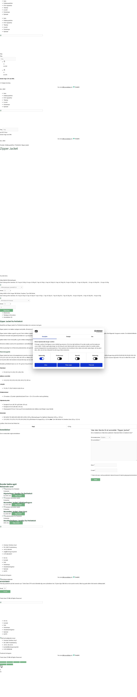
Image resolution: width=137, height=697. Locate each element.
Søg (1, 54)
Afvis (45, 365)
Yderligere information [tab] (10, 315)
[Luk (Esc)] (23, 662)
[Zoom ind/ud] (3, 662)
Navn (93, 465)
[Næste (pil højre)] (10, 664)
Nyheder (6, 14)
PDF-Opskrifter (8, 5)
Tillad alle (91, 365)
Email (1, 588)
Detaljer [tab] (68, 336)
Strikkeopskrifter (8, 3)
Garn (5, 1)
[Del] (16, 662)
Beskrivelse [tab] (7, 313)
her (18, 423)
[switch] (59, 358)
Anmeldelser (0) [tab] (8, 317)
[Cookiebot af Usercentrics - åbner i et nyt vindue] (95, 331)
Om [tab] (92, 336)
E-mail (93, 470)
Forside (2, 145)
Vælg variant (18, 495)
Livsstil (5, 10)
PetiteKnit (18, 145)
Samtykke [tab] (44, 336)
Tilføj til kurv (6, 310)
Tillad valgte (68, 365)
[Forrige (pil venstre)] (3, 664)
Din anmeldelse (95, 440)
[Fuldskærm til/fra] (10, 662)
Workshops (7, 12)
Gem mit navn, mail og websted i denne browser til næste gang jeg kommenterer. (114, 475)
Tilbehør (6, 7)
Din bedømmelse (95, 437)
